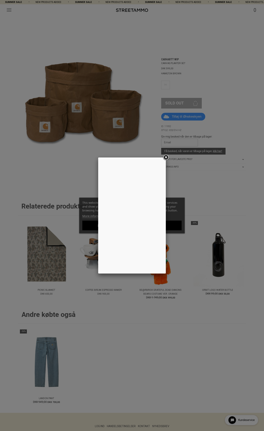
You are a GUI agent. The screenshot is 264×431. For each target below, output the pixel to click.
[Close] (165, 157)
